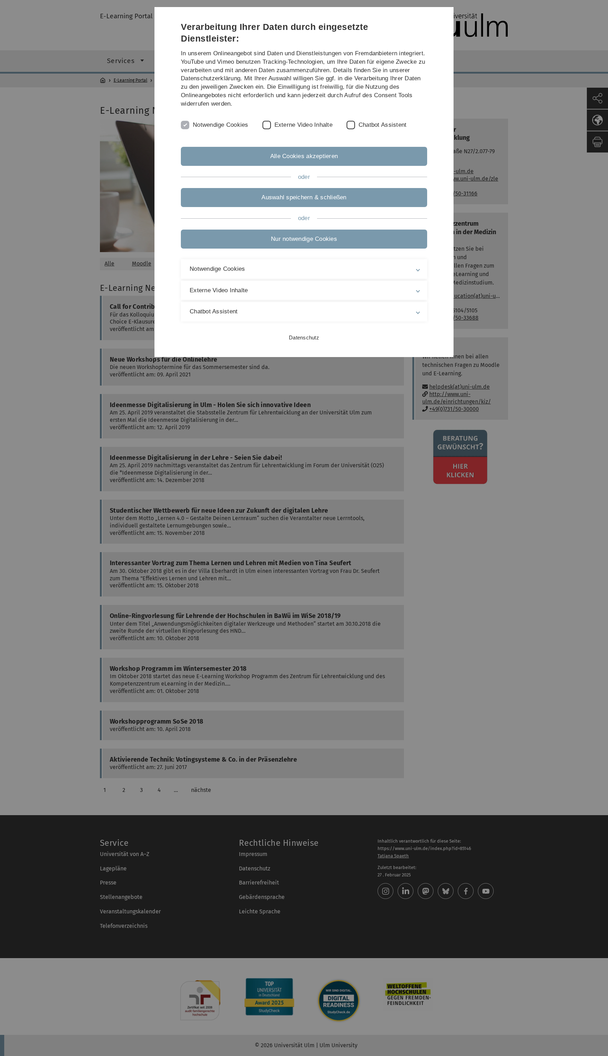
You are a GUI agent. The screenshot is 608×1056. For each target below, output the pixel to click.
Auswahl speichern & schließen (303, 197)
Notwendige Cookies (220, 124)
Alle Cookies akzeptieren (304, 156)
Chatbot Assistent (382, 124)
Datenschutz (304, 337)
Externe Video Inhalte (303, 124)
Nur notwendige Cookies (304, 239)
